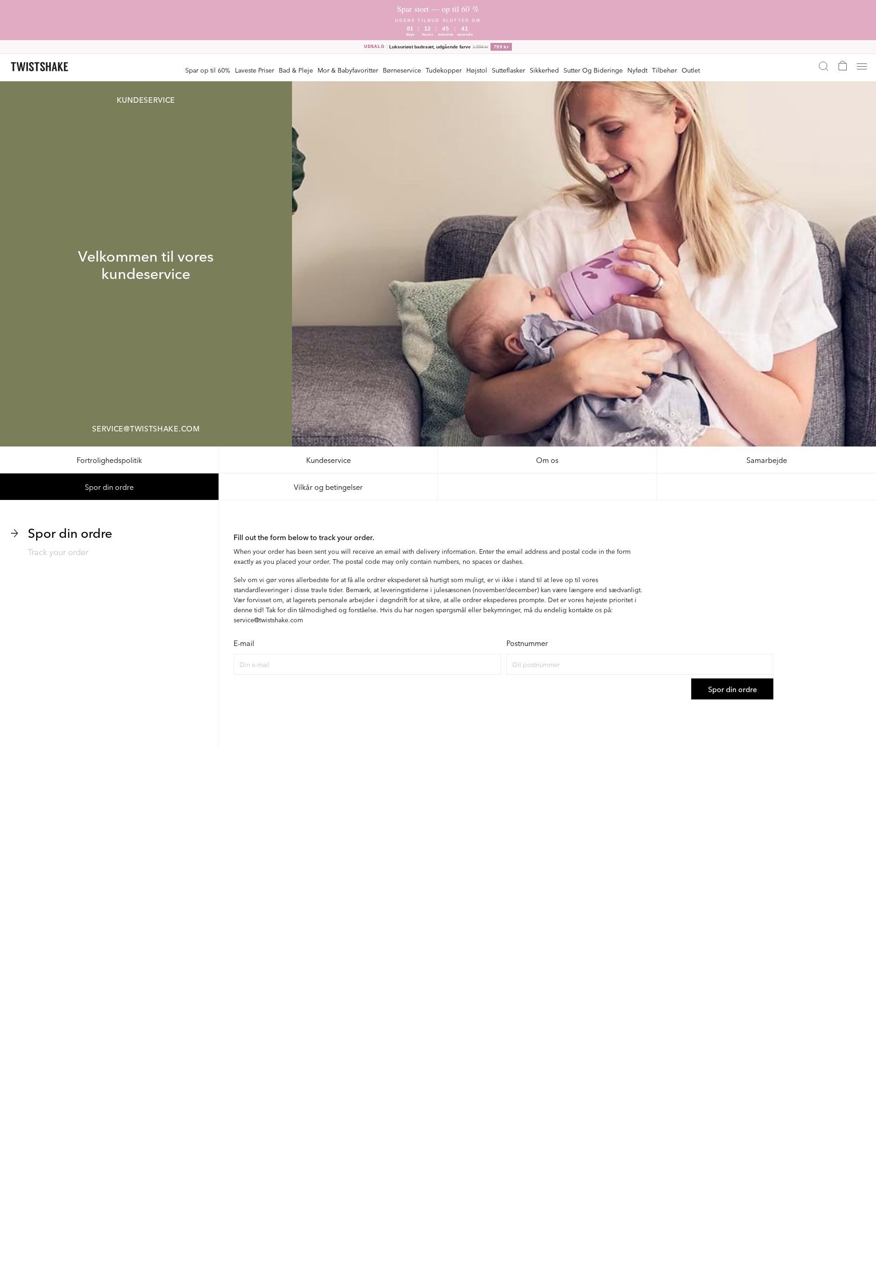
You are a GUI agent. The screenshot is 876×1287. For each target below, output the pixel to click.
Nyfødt (637, 69)
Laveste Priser (254, 69)
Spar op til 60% (207, 69)
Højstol (476, 69)
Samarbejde (766, 460)
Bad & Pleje (296, 69)
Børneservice (402, 69)
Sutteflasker (508, 69)
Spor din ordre (109, 487)
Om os (547, 460)
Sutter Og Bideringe (593, 69)
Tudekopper (444, 69)
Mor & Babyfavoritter (348, 69)
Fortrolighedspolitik (109, 460)
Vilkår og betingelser (328, 487)
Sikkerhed (544, 69)
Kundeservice (328, 460)
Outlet (691, 69)
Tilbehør (664, 69)
